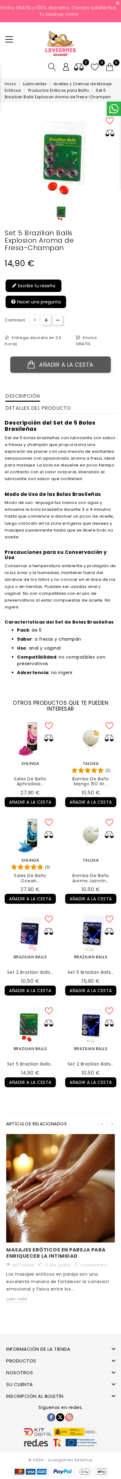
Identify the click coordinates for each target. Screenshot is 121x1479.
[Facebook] (51, 1417)
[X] (60, 1417)
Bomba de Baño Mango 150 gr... (90, 781)
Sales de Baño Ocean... (30, 878)
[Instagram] (69, 1417)
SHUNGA (30, 763)
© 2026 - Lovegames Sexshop (60, 1460)
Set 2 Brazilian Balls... (30, 972)
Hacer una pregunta (38, 302)
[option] (61, 211)
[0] (110, 67)
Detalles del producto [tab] (38, 408)
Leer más (16, 1299)
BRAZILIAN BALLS (30, 957)
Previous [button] (102, 1124)
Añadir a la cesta (65, 365)
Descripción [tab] (22, 396)
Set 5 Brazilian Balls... (91, 972)
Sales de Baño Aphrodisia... (30, 781)
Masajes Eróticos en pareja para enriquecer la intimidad (56, 1253)
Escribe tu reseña (36, 286)
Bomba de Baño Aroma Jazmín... (90, 878)
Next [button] (112, 1124)
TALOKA (91, 763)
